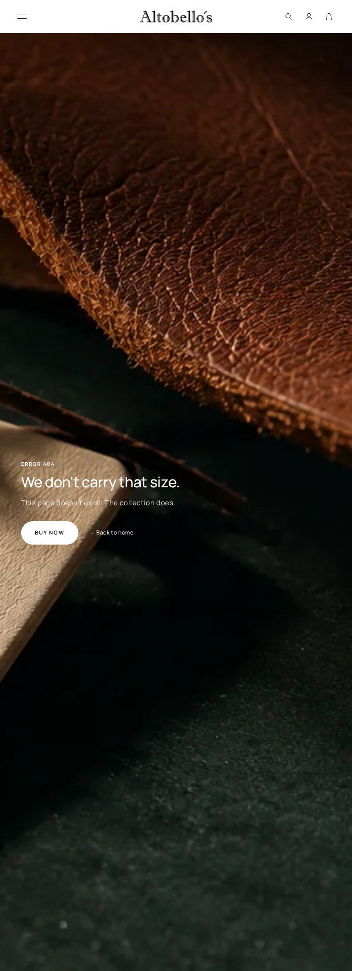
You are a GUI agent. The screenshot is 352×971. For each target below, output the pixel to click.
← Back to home (111, 532)
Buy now (50, 532)
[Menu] (22, 16)
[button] (289, 16)
